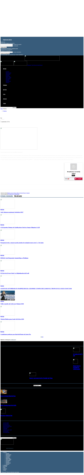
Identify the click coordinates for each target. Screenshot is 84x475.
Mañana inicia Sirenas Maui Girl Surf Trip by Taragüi (18, 193)
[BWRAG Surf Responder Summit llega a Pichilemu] (8, 254)
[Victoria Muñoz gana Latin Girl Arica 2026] (8, 315)
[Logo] (7, 65)
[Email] (21, 123)
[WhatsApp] (12, 123)
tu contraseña (15, 45)
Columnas (5, 85)
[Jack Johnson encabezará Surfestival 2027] (8, 208)
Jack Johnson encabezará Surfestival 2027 (12, 212)
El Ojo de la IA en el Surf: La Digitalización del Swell (15, 273)
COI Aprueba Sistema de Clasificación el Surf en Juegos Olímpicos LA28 (20, 227)
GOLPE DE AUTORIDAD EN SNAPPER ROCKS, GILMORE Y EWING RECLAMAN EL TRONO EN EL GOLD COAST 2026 (36, 288)
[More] (26, 123)
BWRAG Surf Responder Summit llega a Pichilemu (14, 258)
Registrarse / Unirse (7, 39)
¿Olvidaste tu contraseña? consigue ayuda (9, 48)
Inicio (2, 108)
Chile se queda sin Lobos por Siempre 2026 (12, 303)
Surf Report (8, 81)
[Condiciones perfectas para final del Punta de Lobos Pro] (8, 330)
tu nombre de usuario (17, 44)
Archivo (7, 82)
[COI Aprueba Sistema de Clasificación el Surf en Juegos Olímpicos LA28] (8, 223)
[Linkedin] (17, 123)
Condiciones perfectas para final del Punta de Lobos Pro (16, 334)
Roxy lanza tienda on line (6, 415)
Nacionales (8, 74)
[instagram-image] (7, 349)
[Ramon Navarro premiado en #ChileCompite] (75, 363)
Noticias (4, 68)
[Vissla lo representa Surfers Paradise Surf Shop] (32, 375)
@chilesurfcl (13, 339)
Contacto (5, 98)
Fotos (4, 94)
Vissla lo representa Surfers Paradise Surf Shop (40, 378)
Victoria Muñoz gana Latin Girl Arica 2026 (12, 319)
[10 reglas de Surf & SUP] (76, 351)
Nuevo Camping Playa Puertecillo (8, 405)
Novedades (8, 78)
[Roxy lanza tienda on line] (3, 413)
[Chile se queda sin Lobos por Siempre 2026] (8, 300)
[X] (7, 123)
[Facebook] (3, 123)
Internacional (8, 72)
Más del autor (18, 196)
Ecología (7, 75)
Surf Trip (4, 89)
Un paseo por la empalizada (13, 194)
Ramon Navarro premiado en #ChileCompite (77, 367)
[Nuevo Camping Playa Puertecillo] (4, 402)
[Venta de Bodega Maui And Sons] (4, 393)
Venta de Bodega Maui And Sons (8, 396)
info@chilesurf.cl (9, 448)
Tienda (4, 103)
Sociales (7, 79)
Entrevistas (8, 76)
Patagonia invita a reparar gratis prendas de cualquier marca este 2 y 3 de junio (22, 242)
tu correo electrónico (17, 52)
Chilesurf (2, 119)
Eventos (7, 71)
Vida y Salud (8, 77)
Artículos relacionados (7, 196)
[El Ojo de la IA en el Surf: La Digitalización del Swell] (8, 269)
